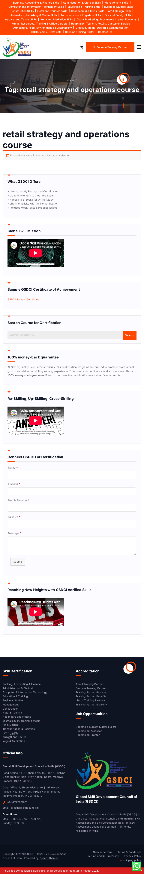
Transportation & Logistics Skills (81, 15)
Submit (17, 561)
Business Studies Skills (118, 6)
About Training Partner (90, 684)
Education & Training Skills (84, 6)
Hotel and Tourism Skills (52, 11)
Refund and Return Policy (103, 856)
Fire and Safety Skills (118, 15)
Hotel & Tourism (12, 712)
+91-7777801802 (17, 802)
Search (129, 335)
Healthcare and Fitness (17, 716)
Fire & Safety (11, 732)
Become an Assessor (88, 730)
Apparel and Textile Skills (21, 19)
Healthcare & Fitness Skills (87, 11)
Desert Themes (49, 858)
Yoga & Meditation (14, 741)
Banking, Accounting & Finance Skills (36, 2)
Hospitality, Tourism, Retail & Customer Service (100, 23)
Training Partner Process (91, 692)
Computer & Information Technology (25, 692)
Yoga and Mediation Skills (56, 19)
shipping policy (132, 860)
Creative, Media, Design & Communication (102, 27)
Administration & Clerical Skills (82, 2)
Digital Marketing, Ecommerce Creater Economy (106, 19)
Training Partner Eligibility (91, 704)
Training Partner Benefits (91, 696)
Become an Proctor (88, 734)
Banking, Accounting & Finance (22, 684)
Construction (11, 708)
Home (70, 80)
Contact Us (105, 32)
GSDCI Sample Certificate (45, 32)
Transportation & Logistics (19, 728)
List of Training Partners (90, 700)
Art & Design (10, 724)
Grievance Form (102, 852)
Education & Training (15, 696)
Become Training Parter (79, 32)
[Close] (141, 870)
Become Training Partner (91, 688)
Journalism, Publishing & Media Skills (33, 15)
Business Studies (13, 700)
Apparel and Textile (14, 736)
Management (11, 704)
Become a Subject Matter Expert (96, 726)
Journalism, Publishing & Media (21, 720)
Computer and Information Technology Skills (36, 6)
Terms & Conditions (129, 852)
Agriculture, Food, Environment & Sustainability (42, 27)
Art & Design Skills (119, 11)
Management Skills (116, 2)
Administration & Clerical (18, 688)
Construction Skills (22, 11)
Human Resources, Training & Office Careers (39, 23)
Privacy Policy (132, 856)
